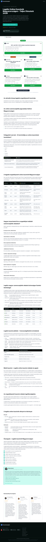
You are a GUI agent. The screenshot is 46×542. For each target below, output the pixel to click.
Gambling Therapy (6, 529)
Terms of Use (24, 530)
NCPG (19, 529)
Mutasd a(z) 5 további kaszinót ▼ (23, 90)
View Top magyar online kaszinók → (10, 24)
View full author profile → (9, 483)
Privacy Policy (24, 529)
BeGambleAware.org (35, 92)
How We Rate (24, 533)
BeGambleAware (13, 529)
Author (44, 1)
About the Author (24, 535)
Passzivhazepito (5, 1)
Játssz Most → (13, 70)
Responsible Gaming (25, 534)
